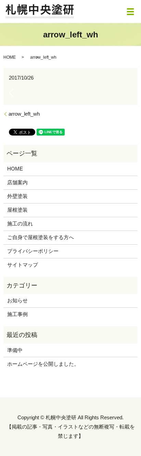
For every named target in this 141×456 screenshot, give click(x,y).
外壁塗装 (17, 196)
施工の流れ (20, 223)
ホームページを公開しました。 (43, 364)
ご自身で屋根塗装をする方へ (40, 237)
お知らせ (17, 300)
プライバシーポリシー (33, 251)
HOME (9, 57)
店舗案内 (17, 182)
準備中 (15, 350)
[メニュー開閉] (130, 11)
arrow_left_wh (24, 114)
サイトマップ (22, 265)
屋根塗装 (17, 210)
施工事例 (17, 314)
